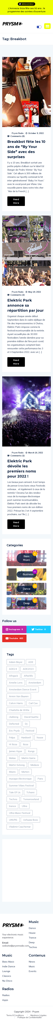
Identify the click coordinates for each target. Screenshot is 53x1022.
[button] (47, 26)
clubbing (13, 716)
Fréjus (12, 737)
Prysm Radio (18, 133)
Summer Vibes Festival (21, 785)
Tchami (30, 792)
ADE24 (13, 668)
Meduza (34, 764)
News (32, 961)
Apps (5, 999)
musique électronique (20, 778)
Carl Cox (33, 703)
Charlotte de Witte (19, 710)
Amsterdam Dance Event (22, 689)
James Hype (15, 751)
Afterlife (28, 675)
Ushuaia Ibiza (30, 819)
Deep (32, 942)
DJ (26, 723)
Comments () (17, 136)
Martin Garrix (28, 758)
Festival (30, 730)
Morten (25, 771)
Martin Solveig (17, 764)
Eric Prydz (14, 730)
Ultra (24, 806)
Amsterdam (34, 682)
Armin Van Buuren (19, 696)
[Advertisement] (26, 870)
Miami (12, 771)
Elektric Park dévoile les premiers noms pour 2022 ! (21, 468)
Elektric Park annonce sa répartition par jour (25, 305)
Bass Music (8, 961)
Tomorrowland (31, 799)
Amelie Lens (16, 682)
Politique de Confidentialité (30, 1017)
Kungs (31, 751)
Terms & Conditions (15, 1015)
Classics (6, 975)
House (32, 932)
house (40, 737)
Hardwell (26, 737)
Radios (6, 995)
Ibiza (25, 744)
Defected (14, 723)
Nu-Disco (7, 980)
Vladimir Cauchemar (20, 826)
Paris (40, 778)
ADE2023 (28, 668)
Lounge (6, 971)
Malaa (12, 758)
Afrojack (13, 675)
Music (32, 966)
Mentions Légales (38, 1015)
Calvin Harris (16, 703)
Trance (32, 937)
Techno (13, 799)
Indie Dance (8, 966)
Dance (32, 928)
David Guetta (31, 716)
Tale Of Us (14, 792)
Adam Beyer (15, 662)
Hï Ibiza (13, 744)
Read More (16, 201)
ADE (30, 662)
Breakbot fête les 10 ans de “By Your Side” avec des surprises (26, 149)
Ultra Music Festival (19, 812)
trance (12, 806)
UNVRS (13, 819)
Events (32, 971)
